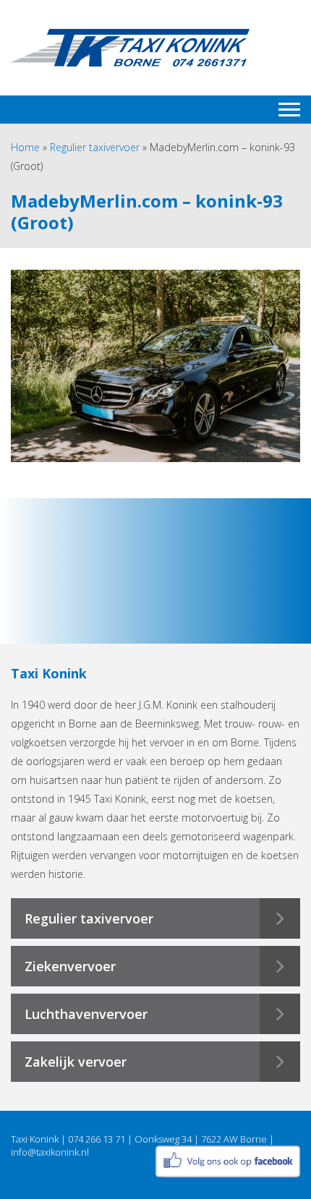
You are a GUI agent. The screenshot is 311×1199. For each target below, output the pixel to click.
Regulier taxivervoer (95, 147)
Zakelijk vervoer (76, 1061)
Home (25, 147)
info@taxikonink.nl (50, 1152)
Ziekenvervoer (70, 966)
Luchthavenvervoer (86, 1014)
